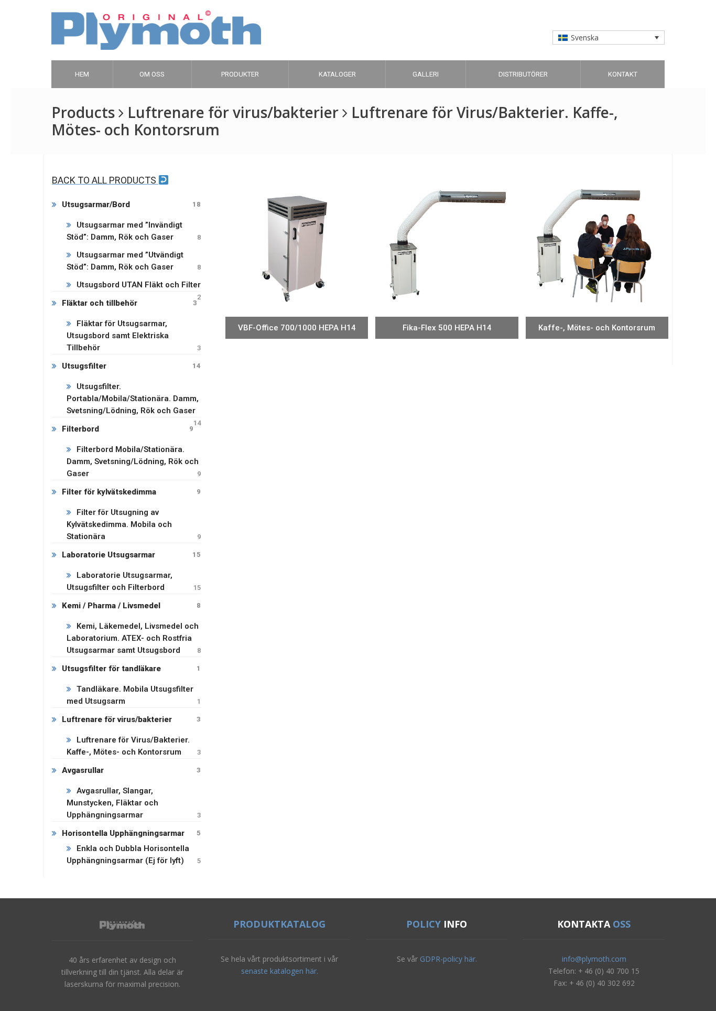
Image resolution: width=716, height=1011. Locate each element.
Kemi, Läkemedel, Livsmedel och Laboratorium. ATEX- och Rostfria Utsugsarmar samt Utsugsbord (134, 638)
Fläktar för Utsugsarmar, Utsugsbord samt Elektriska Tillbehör (134, 335)
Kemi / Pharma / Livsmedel (131, 605)
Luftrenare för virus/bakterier (131, 719)
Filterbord (127, 429)
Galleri (426, 74)
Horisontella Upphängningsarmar (131, 833)
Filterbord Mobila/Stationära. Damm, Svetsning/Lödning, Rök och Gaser (134, 461)
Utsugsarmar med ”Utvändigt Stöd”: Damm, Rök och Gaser (134, 261)
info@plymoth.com (594, 959)
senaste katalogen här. (279, 971)
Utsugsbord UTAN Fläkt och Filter (139, 285)
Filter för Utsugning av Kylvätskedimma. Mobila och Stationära (134, 524)
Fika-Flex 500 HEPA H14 (447, 327)
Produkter (240, 74)
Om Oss (152, 74)
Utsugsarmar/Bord (131, 204)
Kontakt (622, 74)
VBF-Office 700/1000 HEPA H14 (297, 327)
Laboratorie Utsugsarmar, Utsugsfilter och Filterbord (134, 581)
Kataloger (337, 74)
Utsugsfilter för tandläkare (131, 668)
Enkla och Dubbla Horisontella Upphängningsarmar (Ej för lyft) (134, 854)
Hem (82, 74)
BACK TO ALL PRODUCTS (105, 180)
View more (297, 308)
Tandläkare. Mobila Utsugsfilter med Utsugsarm (134, 695)
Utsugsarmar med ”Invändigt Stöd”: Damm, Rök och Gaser (134, 231)
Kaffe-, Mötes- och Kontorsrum (596, 327)
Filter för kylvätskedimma (131, 492)
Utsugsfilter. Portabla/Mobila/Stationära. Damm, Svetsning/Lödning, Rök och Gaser (134, 399)
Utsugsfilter (131, 366)
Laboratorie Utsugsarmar (131, 555)
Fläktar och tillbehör (129, 303)
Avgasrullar (131, 770)
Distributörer (523, 74)
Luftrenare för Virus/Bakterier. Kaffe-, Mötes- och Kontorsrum (134, 746)
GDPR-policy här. (448, 959)
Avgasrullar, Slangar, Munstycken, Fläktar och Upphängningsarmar (134, 803)
